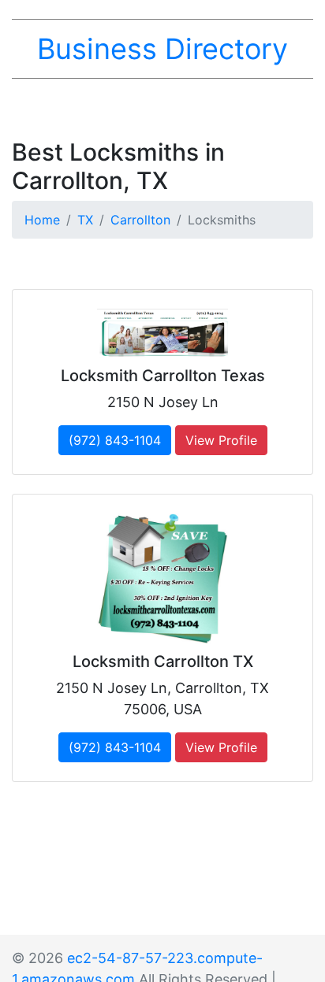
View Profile (221, 440)
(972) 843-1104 (115, 440)
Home (42, 220)
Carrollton (140, 220)
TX (85, 220)
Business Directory (162, 48)
